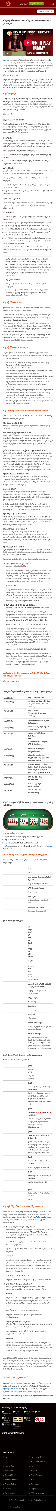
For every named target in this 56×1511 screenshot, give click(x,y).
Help (32, 1466)
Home (7, 1457)
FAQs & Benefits (37, 1493)
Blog (32, 1480)
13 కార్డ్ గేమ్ (6, 846)
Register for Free (36, 4)
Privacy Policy (10, 1484)
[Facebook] (23, 1507)
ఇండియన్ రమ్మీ (38, 416)
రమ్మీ (4, 60)
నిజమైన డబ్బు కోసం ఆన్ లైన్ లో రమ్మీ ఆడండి (31, 1217)
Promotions (9, 1471)
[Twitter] (30, 1507)
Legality (34, 1489)
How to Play (9, 1466)
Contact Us (9, 1475)
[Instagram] (37, 1507)
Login (53, 4)
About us (8, 1461)
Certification (35, 1484)
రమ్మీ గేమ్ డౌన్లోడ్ (20, 1363)
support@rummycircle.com (12, 1389)
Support (34, 1471)
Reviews (8, 1489)
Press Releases (37, 1475)
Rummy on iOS (37, 1457)
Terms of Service (11, 1480)
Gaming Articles (11, 1493)
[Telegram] (44, 1507)
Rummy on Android (38, 1461)
